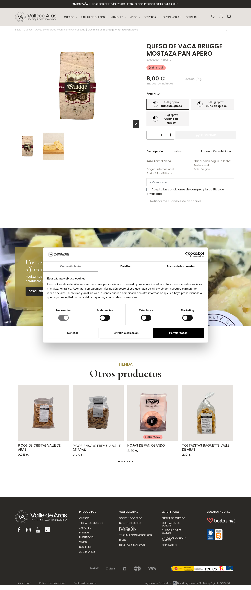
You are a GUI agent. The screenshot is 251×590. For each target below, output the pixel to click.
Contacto (169, 545)
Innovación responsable (127, 529)
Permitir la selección (125, 333)
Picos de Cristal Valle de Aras (39, 447)
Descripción (154, 151)
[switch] (105, 318)
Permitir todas (178, 333)
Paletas (84, 532)
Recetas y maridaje (132, 544)
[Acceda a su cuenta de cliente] (221, 17)
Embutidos (86, 537)
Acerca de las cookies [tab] (180, 266)
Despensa (85, 547)
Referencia (154, 60)
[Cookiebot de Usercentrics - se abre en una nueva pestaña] (188, 254)
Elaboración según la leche (212, 161)
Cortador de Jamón (171, 524)
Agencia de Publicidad (158, 583)
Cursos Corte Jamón (171, 531)
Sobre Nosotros (130, 518)
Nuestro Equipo (130, 523)
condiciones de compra (185, 189)
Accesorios (87, 551)
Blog (122, 540)
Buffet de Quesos (173, 518)
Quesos (84, 518)
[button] (172, 17)
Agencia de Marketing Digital (201, 583)
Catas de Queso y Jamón (174, 539)
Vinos (83, 542)
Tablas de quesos (91, 523)
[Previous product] (227, 30)
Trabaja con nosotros (135, 535)
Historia (178, 151)
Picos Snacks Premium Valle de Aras (97, 447)
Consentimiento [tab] (70, 266)
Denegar (72, 333)
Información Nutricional (216, 151)
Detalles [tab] (125, 266)
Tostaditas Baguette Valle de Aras (205, 447)
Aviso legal (24, 583)
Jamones (85, 527)
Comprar (208, 135)
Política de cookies (85, 583)
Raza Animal (154, 161)
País (197, 169)
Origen (150, 169)
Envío (150, 173)
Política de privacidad (52, 583)
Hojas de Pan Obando (146, 445)
